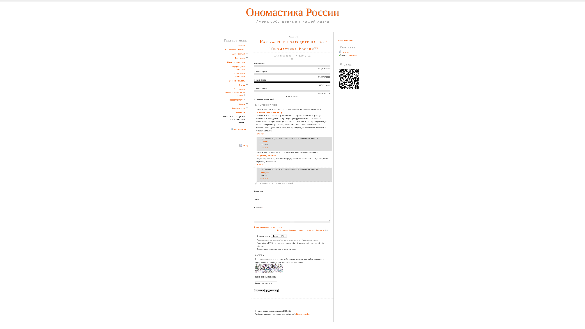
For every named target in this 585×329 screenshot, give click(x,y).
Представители (236, 100)
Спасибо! (264, 141)
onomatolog (352, 55)
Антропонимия (238, 54)
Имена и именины (345, 40)
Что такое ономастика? (235, 49)
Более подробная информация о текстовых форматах (301, 230)
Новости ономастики (236, 62)
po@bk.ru (346, 52)
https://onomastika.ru (303, 314)
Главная (241, 45)
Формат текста (264, 236)
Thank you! (264, 172)
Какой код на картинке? (266, 276)
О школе (239, 95)
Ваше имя (258, 191)
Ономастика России (292, 12)
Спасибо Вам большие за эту (269, 112)
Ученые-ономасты (237, 81)
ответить (260, 134)
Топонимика (240, 58)
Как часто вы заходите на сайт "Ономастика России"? (234, 119)
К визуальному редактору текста (268, 227)
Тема (256, 199)
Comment (258, 207)
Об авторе (240, 112)
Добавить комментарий (264, 99)
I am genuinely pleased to (266, 155)
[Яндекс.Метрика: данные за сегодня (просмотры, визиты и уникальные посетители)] (239, 129)
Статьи (242, 85)
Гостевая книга (238, 108)
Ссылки (242, 104)
